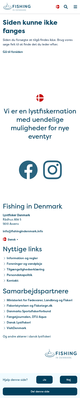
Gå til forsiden (13, 52)
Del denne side (40, 391)
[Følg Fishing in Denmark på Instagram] (52, 170)
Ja (44, 379)
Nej (68, 379)
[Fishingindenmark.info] (60, 354)
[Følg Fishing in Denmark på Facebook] (28, 170)
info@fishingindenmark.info (23, 231)
